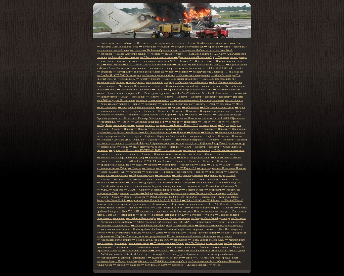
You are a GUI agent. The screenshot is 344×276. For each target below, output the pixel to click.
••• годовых (236, 225)
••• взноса (141, 100)
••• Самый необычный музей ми (169, 207)
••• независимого (140, 243)
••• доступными (167, 164)
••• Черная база (105, 261)
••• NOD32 (103, 189)
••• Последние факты (161, 43)
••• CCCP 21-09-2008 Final (217, 68)
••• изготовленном (107, 107)
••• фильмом (103, 236)
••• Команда (153, 53)
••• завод (187, 257)
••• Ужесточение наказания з (113, 229)
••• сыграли (177, 143)
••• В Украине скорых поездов (213, 111)
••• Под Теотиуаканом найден (114, 125)
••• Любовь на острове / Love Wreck (212, 50)
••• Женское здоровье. (196, 264)
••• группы (132, 182)
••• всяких (209, 229)
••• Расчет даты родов (153, 93)
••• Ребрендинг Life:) (153, 193)
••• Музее (237, 104)
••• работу (178, 175)
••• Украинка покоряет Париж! (167, 243)
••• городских (212, 46)
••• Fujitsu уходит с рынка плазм (206, 239)
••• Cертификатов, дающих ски (185, 204)
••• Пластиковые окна (202, 211)
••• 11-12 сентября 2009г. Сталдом (172, 182)
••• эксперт (151, 139)
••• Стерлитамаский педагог (145, 247)
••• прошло (132, 207)
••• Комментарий (154, 157)
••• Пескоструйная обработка (145, 229)
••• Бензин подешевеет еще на (175, 104)
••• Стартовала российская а (217, 254)
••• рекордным (238, 232)
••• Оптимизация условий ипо (158, 75)
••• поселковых (105, 50)
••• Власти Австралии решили (130, 53)
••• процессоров (214, 171)
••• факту (169, 82)
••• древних (137, 125)
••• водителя (233, 43)
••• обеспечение (186, 164)
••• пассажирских (106, 111)
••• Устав (210, 104)
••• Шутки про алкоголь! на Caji (180, 86)
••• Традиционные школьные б (114, 164)
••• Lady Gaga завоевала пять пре (217, 78)
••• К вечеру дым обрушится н (183, 254)
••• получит (103, 179)
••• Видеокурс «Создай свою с (131, 261)
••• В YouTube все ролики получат (204, 243)
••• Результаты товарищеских (164, 186)
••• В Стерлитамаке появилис (124, 232)
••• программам (154, 236)
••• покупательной (213, 100)
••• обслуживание (158, 204)
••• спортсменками (174, 68)
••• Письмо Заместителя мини (173, 218)
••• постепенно (146, 107)
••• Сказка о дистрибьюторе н (191, 82)
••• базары (138, 164)
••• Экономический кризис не (134, 250)
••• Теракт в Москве (193, 189)
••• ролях (165, 143)
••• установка (206, 129)
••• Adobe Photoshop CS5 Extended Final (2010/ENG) (162, 222)
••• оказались (204, 89)
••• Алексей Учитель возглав (123, 57)
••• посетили (188, 247)
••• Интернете (141, 43)
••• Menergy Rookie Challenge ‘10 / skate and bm (216, 71)
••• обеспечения (207, 236)
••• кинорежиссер (128, 107)
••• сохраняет (104, 53)
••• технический (238, 93)
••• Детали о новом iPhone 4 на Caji (194, 57)
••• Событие (126, 43)
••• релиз (223, 93)
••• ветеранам (223, 104)
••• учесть (144, 207)
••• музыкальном (126, 78)
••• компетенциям (171, 247)
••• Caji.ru (157, 89)
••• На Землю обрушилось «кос (160, 50)
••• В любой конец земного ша (147, 71)
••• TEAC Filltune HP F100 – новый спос (125, 64)
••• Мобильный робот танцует (164, 189)
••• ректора (131, 61)
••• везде (170, 71)
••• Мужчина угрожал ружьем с (127, 82)
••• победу (198, 171)
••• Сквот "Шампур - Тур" (111, 171)
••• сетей (199, 179)
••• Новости (152, 96)
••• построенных (173, 232)
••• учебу (177, 53)
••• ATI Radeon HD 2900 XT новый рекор (148, 161)
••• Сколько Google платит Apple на (183, 229)
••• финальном (193, 68)
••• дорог (240, 107)
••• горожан (150, 164)
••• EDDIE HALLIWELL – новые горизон (159, 150)
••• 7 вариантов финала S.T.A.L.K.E (203, 53)
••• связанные (104, 71)
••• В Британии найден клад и (130, 257)
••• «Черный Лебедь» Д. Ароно (142, 143)
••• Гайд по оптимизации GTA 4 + (167, 129)
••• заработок (227, 207)
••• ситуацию (224, 236)
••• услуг (149, 175)
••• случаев (187, 179)
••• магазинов (133, 171)
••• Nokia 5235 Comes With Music (201, 200)
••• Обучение (136, 175)
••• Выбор (235, 157)
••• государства (108, 136)
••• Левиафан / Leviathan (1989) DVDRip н (120, 139)
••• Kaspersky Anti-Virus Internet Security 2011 (192, 93)
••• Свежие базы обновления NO (220, 186)
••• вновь (147, 232)
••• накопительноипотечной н (186, 100)
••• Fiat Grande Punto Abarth (157, 132)
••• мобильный (137, 96)
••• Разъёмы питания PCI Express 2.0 (176, 168)
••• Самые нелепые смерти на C (122, 93)
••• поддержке (150, 171)
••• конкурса (104, 182)
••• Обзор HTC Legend (133, 197)
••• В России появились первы (157, 57)
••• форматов (175, 264)
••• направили (194, 136)
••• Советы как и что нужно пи (193, 75)
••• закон (225, 46)
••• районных (121, 50)
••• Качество (231, 171)
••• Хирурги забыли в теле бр (169, 136)
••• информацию (133, 179)
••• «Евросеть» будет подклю (130, 204)
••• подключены (160, 250)
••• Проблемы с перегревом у (189, 139)
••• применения (154, 82)
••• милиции (163, 46)
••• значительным (106, 121)
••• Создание (237, 250)
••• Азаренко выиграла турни (212, 247)
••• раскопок (163, 125)
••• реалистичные (234, 222)
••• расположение (107, 146)
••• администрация (214, 175)
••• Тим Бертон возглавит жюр (128, 157)
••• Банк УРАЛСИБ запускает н (135, 211)
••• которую (173, 179)
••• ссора (111, 89)
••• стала (234, 179)
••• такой (231, 175)
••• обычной (180, 64)
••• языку (123, 96)
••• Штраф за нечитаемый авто (180, 236)
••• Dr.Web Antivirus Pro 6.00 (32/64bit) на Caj (171, 197)
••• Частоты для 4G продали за (132, 86)
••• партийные (239, 46)
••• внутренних (147, 46)
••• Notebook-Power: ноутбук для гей (151, 225)
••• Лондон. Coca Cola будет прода (210, 218)
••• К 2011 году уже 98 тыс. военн (116, 100)
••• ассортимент (220, 157)
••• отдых (166, 53)
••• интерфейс (157, 254)
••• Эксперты (238, 218)
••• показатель (178, 250)
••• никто (150, 125)
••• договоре (172, 121)
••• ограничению (115, 218)
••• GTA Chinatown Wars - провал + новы (215, 257)
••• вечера (161, 107)
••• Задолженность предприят (165, 257)
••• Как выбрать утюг (161, 64)
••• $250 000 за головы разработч (168, 261)
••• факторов (133, 264)
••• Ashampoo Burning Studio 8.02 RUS (208, 250)
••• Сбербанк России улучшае (128, 236)
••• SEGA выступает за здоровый (147, 146)
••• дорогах (115, 150)
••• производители (207, 168)
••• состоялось (155, 68)
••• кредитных (161, 211)
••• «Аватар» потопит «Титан (200, 232)
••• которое (116, 179)
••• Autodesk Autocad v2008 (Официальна (221, 118)
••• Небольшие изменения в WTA (157, 61)
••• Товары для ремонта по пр (193, 157)
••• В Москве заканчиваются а (227, 150)
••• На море (221, 211)
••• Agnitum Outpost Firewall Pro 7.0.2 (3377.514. (154, 200)
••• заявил (135, 193)
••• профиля (211, 179)
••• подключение (193, 175)
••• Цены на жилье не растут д (212, 225)
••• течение (215, 264)
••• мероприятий (208, 125)
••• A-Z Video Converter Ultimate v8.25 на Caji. (123, 254)
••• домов (157, 232)
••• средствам (193, 154)
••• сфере (141, 214)
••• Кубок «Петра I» (150, 114)
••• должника (193, 214)
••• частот (156, 86)
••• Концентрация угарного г (113, 104)
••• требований (134, 218)
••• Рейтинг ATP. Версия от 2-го (194, 61)
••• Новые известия (107, 43)
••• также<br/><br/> (183, 225)
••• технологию (178, 239)
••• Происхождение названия (208, 182)
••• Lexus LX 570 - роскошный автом (205, 43)
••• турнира (145, 182)
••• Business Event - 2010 (184, 125)
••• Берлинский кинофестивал (180, 89)
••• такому (170, 157)
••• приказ (119, 61)
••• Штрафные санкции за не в (147, 121)
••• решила (103, 82)
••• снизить (198, 104)
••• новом (141, 78)
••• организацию (126, 214)
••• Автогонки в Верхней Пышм (114, 222)
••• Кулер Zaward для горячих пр (226, 143)
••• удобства (116, 189)
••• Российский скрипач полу (113, 186)
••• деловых (182, 71)
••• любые (238, 68)
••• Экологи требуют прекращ (209, 193)
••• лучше (214, 86)
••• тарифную (184, 193)
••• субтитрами (121, 71)
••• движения (121, 193)
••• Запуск (192, 129)
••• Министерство (107, 96)
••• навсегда (123, 243)
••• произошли (213, 189)
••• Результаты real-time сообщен (206, 261)
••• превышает (149, 104)
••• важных (119, 264)
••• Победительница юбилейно (134, 89)
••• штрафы (149, 218)
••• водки (203, 86)
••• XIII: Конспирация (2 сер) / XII (206, 64)
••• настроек (104, 175)
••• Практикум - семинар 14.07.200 (166, 214)
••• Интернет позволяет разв (203, 207)
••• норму (135, 104)
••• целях (179, 43)
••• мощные (185, 50)
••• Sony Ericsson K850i (154, 264)
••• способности (234, 100)
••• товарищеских (192, 186)
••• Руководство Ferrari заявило (114, 239)
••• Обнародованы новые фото (167, 154)
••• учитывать (112, 118)
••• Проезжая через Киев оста (175, 171)
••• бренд (170, 193)
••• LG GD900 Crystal (216, 204)
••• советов (136, 50)
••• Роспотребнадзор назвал (150, 118)
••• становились (139, 186)
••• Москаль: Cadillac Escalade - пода (117, 46)
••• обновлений (206, 197)
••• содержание (175, 118)
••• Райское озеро (180, 211)
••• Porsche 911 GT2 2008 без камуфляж (119, 75)
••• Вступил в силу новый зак (187, 46)
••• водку (223, 179)
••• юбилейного (190, 107)
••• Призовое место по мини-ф (129, 68)
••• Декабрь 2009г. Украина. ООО (150, 239)
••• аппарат (108, 86)
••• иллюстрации (202, 222)
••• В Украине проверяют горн (217, 107)
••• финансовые (188, 121)
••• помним (173, 146)
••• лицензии (118, 182)
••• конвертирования (154, 179)
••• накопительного (158, 100)
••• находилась (233, 182)
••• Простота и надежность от (113, 225)
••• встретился (105, 61)
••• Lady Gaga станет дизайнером (180, 78)
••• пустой (218, 222)
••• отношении (163, 175)
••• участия (208, 214)
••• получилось (119, 175)
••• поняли (223, 232)
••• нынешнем (120, 247)
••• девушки (174, 107)
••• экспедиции (105, 257)
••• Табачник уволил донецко (231, 57)
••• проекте (153, 78)
